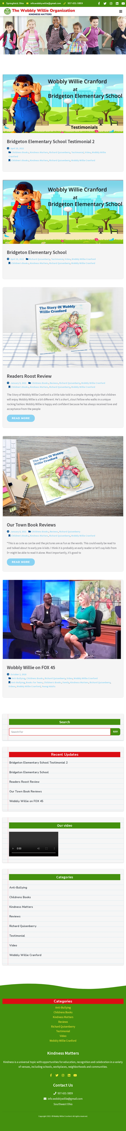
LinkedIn (69, 1075)
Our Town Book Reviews (25, 791)
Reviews (54, 383)
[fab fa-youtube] (123, 3)
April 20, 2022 (17, 148)
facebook (51, 1075)
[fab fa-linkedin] (117, 3)
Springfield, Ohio (15, 3)
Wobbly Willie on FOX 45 (26, 801)
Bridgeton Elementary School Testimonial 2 (38, 763)
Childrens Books (20, 152)
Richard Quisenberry (59, 152)
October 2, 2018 (18, 674)
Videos (12, 686)
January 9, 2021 (18, 383)
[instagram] (111, 3)
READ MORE (21, 418)
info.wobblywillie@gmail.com (46, 3)
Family (66, 682)
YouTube (75, 1075)
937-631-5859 (75, 3)
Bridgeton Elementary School (29, 772)
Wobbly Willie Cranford (83, 160)
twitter (57, 1075)
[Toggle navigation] (120, 11)
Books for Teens (34, 682)
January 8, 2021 (18, 531)
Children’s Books (20, 160)
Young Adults (48, 686)
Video (88, 152)
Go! (115, 731)
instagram (63, 1075)
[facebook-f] (99, 3)
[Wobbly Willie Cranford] (39, 11)
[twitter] (105, 3)
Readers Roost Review (24, 782)
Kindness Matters (39, 152)
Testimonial (77, 152)
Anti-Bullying (18, 678)
